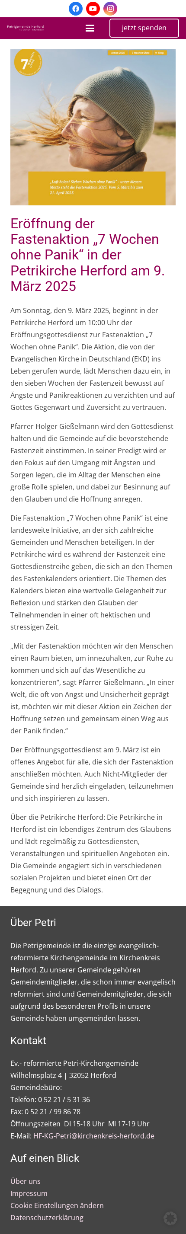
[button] (90, 28)
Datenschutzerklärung (46, 1217)
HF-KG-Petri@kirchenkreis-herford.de (93, 1136)
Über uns (25, 1181)
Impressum (29, 1193)
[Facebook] (76, 9)
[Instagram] (110, 9)
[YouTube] (93, 9)
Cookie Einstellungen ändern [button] (57, 1205)
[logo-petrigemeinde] (27, 28)
